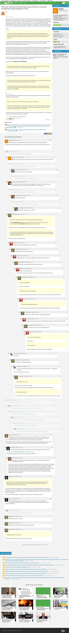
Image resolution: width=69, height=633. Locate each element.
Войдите (24, 544)
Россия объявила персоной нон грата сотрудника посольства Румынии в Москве (25, 573)
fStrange (10, 151)
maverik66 (11, 516)
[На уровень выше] (5, 151)
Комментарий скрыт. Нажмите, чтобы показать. (19, 153)
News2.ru (4, 630)
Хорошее (21, 3)
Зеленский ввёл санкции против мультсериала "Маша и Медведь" (25, 596)
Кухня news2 (43, 0)
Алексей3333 (14, 214)
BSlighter (12, 118)
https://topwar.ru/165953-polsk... (19, 116)
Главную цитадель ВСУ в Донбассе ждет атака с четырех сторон (59, 596)
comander (15, 353)
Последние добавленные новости (60, 15)
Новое (25, 3)
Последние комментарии (58, 19)
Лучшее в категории (35, 585)
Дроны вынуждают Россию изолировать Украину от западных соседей (7, 620)
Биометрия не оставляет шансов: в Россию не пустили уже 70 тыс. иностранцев (25, 620)
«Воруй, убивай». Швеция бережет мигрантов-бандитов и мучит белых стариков (25, 569)
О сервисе (8, 630)
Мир (11, 3)
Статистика (65, 10)
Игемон (10, 498)
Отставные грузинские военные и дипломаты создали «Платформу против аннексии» (27, 557)
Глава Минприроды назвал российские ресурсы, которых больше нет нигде (24, 575)
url (20, 140)
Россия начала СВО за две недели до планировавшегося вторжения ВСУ (42, 620)
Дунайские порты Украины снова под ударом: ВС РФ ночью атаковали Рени (24, 608)
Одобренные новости (58, 16)
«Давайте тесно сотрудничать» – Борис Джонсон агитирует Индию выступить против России (42, 597)
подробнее (55, 58)
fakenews (12, 447)
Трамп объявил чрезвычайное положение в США (17, 567)
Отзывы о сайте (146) (59, 44)
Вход (67, 3)
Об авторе (56, 5)
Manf (11, 405)
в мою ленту (60, 2)
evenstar (10, 510)
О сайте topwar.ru (58, 28)
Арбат (13, 163)
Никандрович (14, 181)
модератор (16, 159)
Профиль (60, 10)
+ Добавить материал (5, 0)
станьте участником (32, 544)
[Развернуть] (23, 328)
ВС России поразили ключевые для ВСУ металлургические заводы (22, 562)
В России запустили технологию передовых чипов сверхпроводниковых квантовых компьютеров (42, 609)
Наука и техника (27, 0)
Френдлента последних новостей (60, 18)
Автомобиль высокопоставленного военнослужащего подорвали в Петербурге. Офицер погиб (29, 564)
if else (10, 434)
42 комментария (10, 119)
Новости (19, 0)
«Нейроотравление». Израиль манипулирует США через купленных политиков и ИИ (26, 571)
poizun (16, 169)
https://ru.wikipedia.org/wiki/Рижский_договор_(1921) (21, 451)
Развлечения (35, 0)
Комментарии (50, 0)
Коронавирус (13, 0)
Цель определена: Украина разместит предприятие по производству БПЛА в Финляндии (7, 609)
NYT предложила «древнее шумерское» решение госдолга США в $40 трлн (7, 596)
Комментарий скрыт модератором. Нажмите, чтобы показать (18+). (26, 408)
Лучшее (16, 3)
